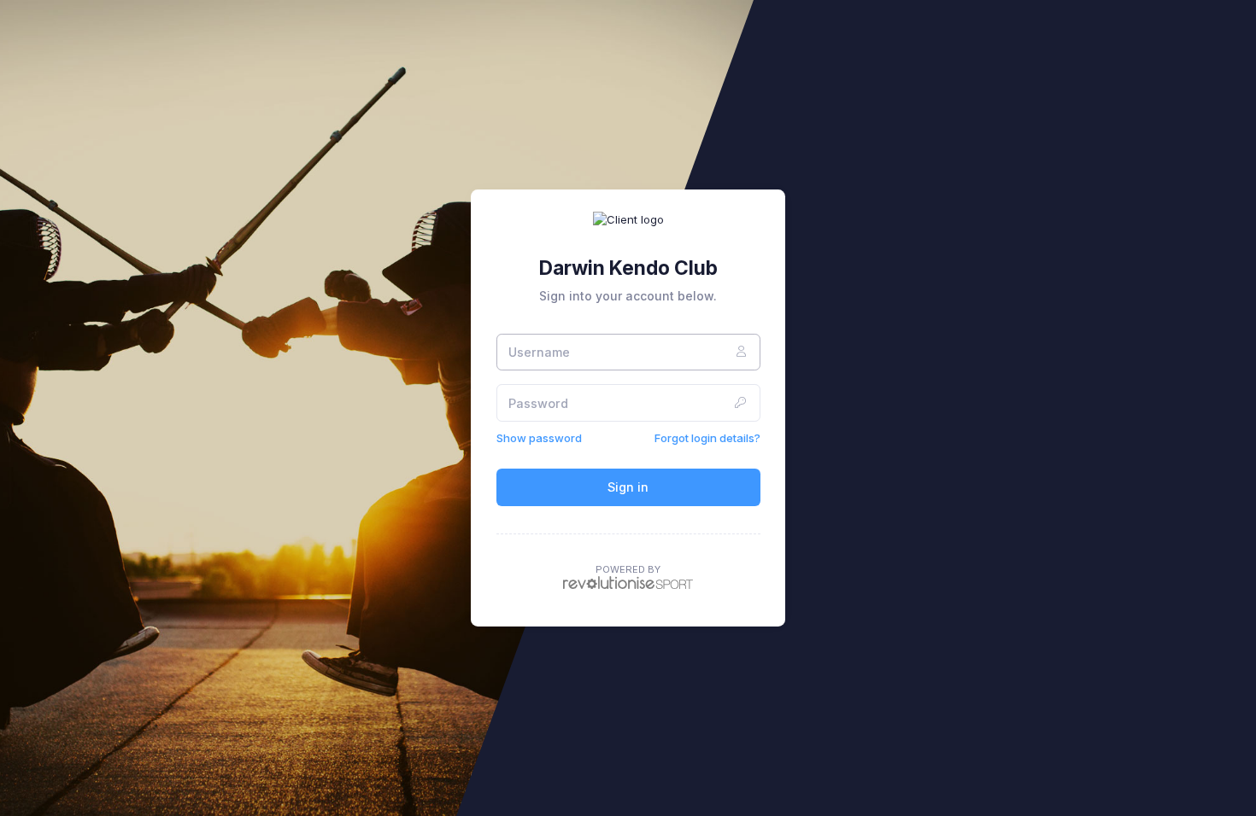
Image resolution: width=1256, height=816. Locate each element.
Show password (539, 438)
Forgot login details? (707, 438)
